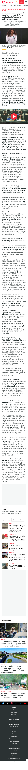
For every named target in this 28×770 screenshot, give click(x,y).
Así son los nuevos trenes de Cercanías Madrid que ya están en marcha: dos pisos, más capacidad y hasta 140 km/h (5, 555)
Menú (26, 2)
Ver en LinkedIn (20, 703)
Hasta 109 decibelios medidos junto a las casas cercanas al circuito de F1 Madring (5, 546)
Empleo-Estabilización (14, 741)
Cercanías (11, 552)
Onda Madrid (17, 5)
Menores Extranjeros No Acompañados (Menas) (11, 514)
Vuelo (10, 523)
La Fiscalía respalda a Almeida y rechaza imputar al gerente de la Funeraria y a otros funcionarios (13, 630)
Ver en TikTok (16, 703)
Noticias (4, 5)
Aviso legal (14, 753)
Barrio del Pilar (6, 691)
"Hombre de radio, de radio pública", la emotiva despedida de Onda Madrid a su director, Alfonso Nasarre (5, 536)
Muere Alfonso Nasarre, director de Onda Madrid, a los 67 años (5, 566)
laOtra (14, 717)
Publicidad (14, 736)
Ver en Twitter (7, 703)
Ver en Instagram (11, 703)
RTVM (14, 707)
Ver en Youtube (24, 703)
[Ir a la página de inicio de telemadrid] (7, 2)
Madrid (3, 639)
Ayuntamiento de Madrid (8, 511)
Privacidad (14, 751)
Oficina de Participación (14, 748)
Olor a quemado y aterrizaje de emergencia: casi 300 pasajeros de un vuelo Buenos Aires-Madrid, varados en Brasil (5, 526)
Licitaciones (14, 743)
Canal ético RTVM (14, 746)
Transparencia (14, 731)
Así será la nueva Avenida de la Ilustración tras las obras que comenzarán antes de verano (14, 682)
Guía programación (14, 719)
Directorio (14, 733)
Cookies (14, 755)
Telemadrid (14, 712)
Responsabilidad (14, 729)
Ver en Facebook (3, 703)
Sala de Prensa (14, 726)
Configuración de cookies (14, 758)
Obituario (11, 563)
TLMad (10, 5)
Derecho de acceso (14, 738)
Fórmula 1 (11, 543)
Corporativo (14, 724)
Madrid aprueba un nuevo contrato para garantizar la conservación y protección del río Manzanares (13, 655)
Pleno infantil (18, 511)
